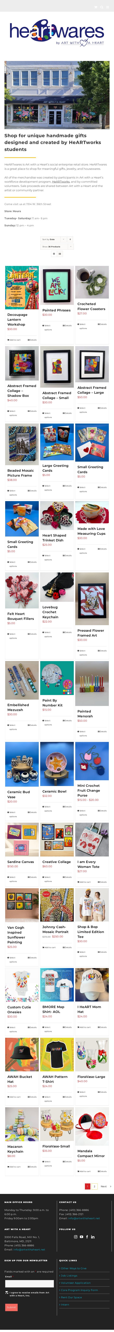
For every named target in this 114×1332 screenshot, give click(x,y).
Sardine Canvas (20, 862)
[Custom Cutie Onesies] (22, 985)
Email (9, 1276)
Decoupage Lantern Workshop (17, 319)
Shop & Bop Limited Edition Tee (90, 932)
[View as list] (60, 254)
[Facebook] (87, 1236)
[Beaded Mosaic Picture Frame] (22, 444)
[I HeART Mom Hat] (92, 985)
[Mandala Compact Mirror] (92, 1126)
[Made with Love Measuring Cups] (92, 512)
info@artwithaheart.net (29, 1249)
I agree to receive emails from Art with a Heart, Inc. (29, 1294)
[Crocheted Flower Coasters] (92, 282)
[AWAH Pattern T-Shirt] (57, 1054)
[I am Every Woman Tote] (92, 839)
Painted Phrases (56, 310)
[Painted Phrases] (57, 285)
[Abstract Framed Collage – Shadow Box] (22, 363)
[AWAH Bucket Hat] (22, 1054)
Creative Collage (56, 862)
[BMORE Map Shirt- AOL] (57, 985)
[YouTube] (81, 1236)
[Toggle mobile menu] (108, 7)
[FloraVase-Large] (92, 1054)
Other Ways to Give (74, 1268)
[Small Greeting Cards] (92, 443)
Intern (65, 1304)
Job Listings (69, 1275)
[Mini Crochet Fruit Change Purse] (92, 761)
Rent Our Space (71, 1297)
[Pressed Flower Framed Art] (92, 598)
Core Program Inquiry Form (79, 1290)
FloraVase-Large (91, 1077)
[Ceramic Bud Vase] (22, 764)
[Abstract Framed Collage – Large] (92, 364)
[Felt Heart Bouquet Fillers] (22, 590)
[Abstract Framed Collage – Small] (57, 367)
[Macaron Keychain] (22, 1124)
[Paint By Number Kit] (57, 678)
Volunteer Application (76, 1282)
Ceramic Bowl (54, 791)
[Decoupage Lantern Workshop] (22, 287)
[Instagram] (75, 1236)
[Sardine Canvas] (22, 839)
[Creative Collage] (57, 839)
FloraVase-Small (56, 1146)
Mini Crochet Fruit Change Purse (88, 790)
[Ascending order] (70, 239)
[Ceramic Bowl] (57, 764)
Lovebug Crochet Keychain (50, 612)
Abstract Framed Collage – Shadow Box (21, 391)
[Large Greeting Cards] (57, 442)
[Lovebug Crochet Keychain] (57, 587)
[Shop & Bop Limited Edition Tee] (92, 904)
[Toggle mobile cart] (95, 7)
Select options (48, 327)
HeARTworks (61, 181)
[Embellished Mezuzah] (22, 680)
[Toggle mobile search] (101, 7)
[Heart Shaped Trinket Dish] (57, 515)
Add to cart (15, 340)
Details (33, 340)
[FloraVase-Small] (57, 1124)
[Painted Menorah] (92, 683)
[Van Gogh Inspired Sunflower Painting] (22, 905)
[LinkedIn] (93, 1236)
